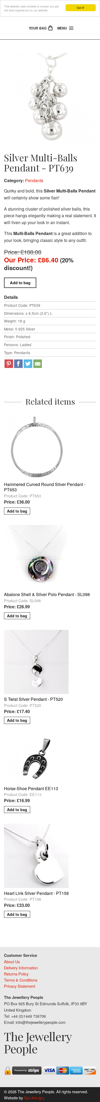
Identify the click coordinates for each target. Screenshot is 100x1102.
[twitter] (28, 363)
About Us (12, 961)
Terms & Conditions (20, 980)
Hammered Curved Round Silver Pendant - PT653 (44, 487)
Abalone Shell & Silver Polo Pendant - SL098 (47, 594)
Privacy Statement (19, 986)
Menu (62, 28)
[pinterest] (9, 363)
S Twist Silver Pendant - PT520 (33, 699)
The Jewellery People (37, 1042)
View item (50, 418)
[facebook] (18, 363)
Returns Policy (16, 974)
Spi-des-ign (33, 1097)
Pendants (34, 180)
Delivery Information (21, 967)
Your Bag (38, 28)
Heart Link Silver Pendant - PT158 (36, 893)
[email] (37, 363)
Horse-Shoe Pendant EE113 (31, 788)
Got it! (80, 8)
